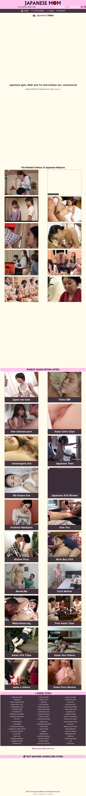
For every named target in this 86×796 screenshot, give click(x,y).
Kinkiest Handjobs (17, 716)
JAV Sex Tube (43, 729)
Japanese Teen (17, 709)
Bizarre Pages (71, 714)
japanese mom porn (44, 724)
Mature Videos (44, 738)
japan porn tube (70, 709)
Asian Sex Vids (71, 704)
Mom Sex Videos (70, 731)
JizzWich (44, 731)
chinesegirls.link (17, 707)
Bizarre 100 (71, 712)
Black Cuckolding (70, 716)
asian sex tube (70, 699)
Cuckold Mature (17, 731)
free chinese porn (17, 702)
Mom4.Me (44, 702)
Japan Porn (44, 726)
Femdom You (17, 743)
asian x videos (44, 716)
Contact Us (50, 794)
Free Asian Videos (70, 707)
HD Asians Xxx (17, 712)
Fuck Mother (43, 704)
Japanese (41, 15)
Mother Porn (44, 697)
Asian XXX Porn (70, 697)
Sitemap (35, 794)
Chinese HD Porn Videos (17, 729)
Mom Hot (71, 724)
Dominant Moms (17, 741)
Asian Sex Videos (44, 714)
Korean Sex (44, 734)
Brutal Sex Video (71, 719)
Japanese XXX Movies (17, 714)
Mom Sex (71, 736)
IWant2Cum (44, 722)
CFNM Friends (17, 722)
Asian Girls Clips (17, 704)
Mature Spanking (44, 736)
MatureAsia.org (43, 707)
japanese (57, 89)
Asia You (17, 719)
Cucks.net (17, 734)
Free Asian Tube (43, 709)
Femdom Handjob (17, 738)
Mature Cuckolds (43, 743)
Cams (50, 11)
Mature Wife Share (70, 722)
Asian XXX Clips (43, 712)
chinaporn (17, 724)
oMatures (70, 743)
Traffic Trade (42, 794)
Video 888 (17, 699)
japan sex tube (17, 697)
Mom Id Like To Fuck (70, 726)
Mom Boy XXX (43, 699)
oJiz (70, 741)
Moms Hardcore (70, 738)
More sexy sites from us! (43, 749)
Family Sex (17, 736)
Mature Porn (43, 741)
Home (25, 11)
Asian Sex (70, 702)
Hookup (60, 11)
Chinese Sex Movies (17, 726)
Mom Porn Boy (71, 729)
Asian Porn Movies (43, 719)
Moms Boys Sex (70, 734)
